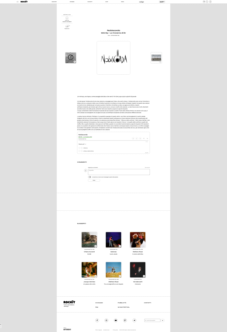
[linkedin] (152, 22)
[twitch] (125, 320)
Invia (94, 180)
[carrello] (204, 1)
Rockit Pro (162, 2)
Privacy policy (115, 329)
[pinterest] (152, 26)
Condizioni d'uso (106, 329)
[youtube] (116, 320)
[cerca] (207, 1)
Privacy (0, 326)
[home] (24, 2)
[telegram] (134, 320)
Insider (142, 2)
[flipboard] (152, 10)
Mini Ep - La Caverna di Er (85, 137)
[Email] (152, 6)
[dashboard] (210, 1)
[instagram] (106, 320)
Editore (64, 328)
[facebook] (152, 18)
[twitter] (152, 14)
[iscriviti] (162, 320)
